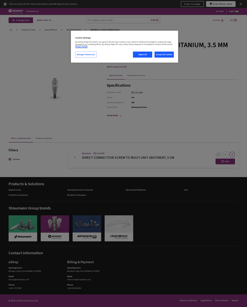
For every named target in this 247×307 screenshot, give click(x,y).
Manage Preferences (86, 54)
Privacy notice (81, 47)
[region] (124, 47)
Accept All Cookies (164, 54)
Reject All (143, 54)
